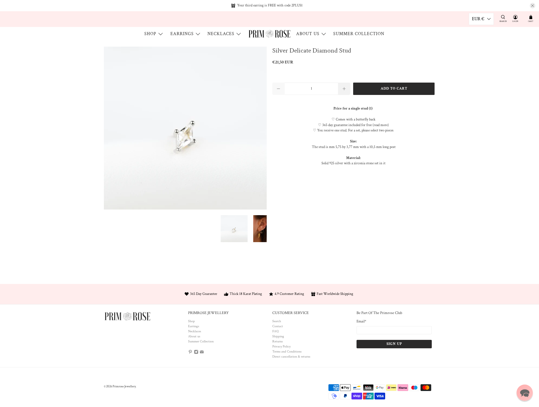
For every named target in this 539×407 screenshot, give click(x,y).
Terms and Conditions (287, 351)
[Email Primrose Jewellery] (202, 353)
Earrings (182, 34)
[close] (532, 5)
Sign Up (394, 344)
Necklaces (220, 34)
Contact (277, 326)
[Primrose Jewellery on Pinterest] (190, 353)
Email (361, 321)
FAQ (275, 331)
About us (307, 34)
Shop (150, 34)
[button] (525, 393)
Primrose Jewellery (124, 386)
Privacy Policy (281, 346)
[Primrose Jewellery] (269, 34)
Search (276, 321)
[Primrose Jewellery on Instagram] (196, 353)
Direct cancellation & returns (291, 356)
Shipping (278, 336)
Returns (277, 341)
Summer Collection (358, 34)
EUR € (478, 19)
